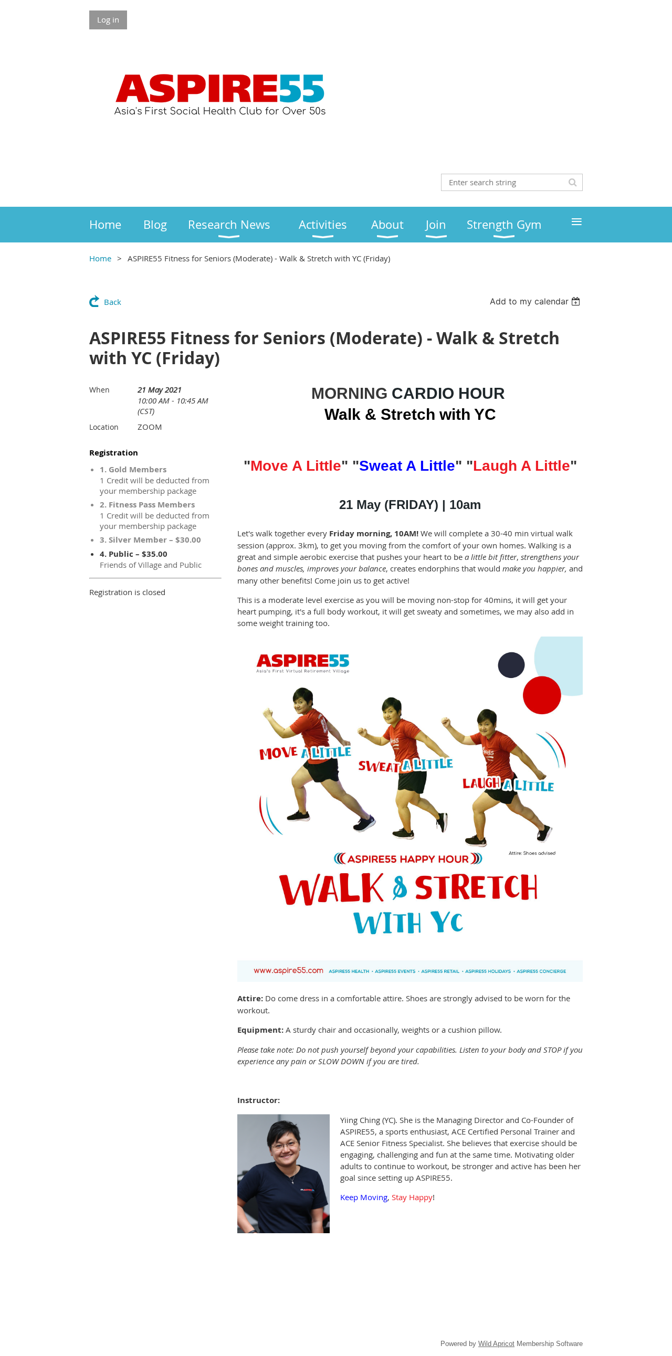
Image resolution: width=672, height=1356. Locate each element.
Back (112, 301)
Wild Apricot (496, 1344)
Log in (108, 19)
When (99, 390)
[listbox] (536, 301)
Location (104, 427)
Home (100, 258)
